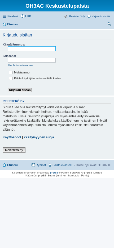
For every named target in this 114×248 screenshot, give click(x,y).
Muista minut (21, 72)
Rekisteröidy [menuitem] (77, 16)
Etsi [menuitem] (109, 25)
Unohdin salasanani (20, 65)
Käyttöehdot (12, 137)
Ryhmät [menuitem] (41, 165)
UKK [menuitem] (28, 16)
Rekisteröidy (14, 150)
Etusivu (12, 165)
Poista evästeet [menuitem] (62, 165)
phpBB (54, 172)
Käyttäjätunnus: (14, 44)
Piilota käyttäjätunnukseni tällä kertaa (37, 78)
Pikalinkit (13, 16)
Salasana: (9, 55)
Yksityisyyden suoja (39, 137)
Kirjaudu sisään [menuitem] (101, 16)
